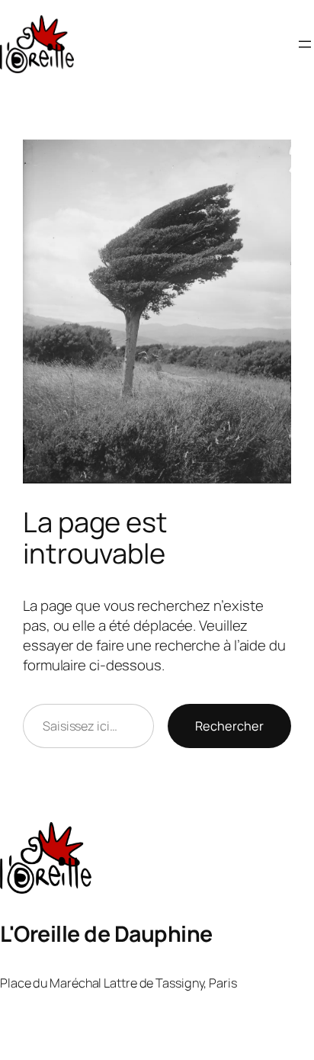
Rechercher (229, 726)
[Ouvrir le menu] (305, 44)
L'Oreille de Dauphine (106, 934)
